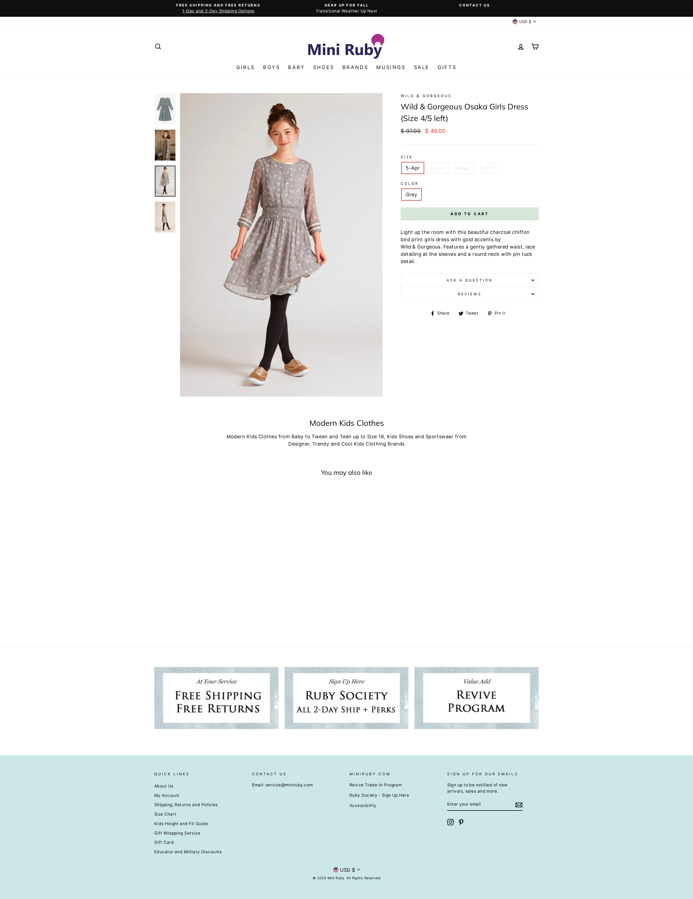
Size (407, 157)
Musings (391, 67)
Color (410, 183)
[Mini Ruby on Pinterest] (461, 822)
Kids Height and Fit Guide (181, 823)
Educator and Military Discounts (188, 851)
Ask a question (470, 280)
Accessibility (363, 805)
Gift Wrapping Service (177, 833)
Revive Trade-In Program (375, 784)
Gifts (447, 67)
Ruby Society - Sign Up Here (379, 795)
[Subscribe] (518, 804)
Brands (355, 67)
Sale (422, 67)
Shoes (323, 67)
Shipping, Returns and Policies (186, 804)
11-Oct (487, 168)
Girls (245, 67)
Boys (271, 67)
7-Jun (437, 168)
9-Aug (461, 168)
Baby (296, 67)
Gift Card (164, 842)
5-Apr (413, 168)
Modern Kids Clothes (252, 436)
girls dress (436, 239)
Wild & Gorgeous (426, 96)
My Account (166, 795)
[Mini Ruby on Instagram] (450, 822)
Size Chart (165, 814)
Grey (411, 194)
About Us (164, 786)
